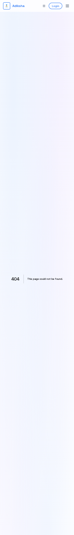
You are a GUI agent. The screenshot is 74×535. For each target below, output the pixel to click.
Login (55, 6)
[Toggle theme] (44, 6)
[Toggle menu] (67, 5)
